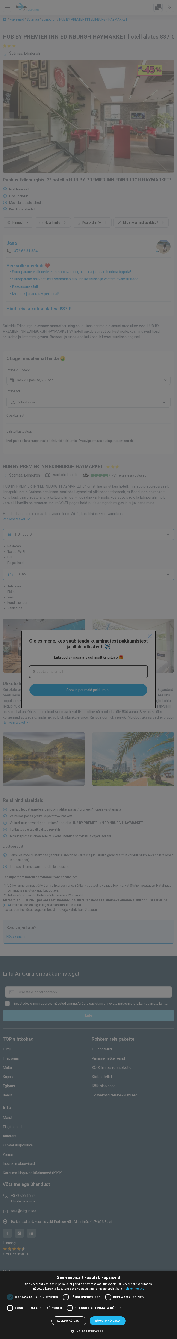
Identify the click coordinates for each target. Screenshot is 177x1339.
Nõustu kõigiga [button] (108, 1320)
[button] (88, 1331)
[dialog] (88, 1305)
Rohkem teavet (134, 1288)
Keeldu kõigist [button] (69, 1320)
